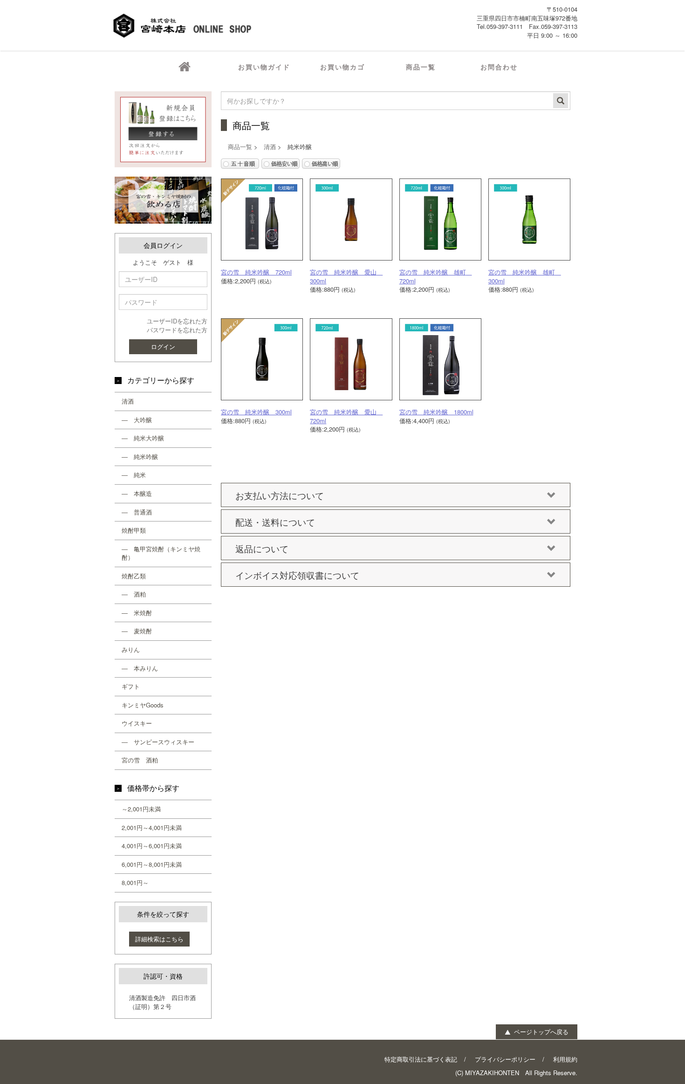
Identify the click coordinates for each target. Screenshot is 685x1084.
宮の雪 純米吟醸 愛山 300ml (346, 276)
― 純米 (134, 474)
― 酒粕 (134, 594)
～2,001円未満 (141, 808)
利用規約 (565, 1059)
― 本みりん (140, 668)
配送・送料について (275, 521)
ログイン (163, 346)
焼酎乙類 (134, 575)
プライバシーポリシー (505, 1059)
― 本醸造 (137, 493)
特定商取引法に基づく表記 (420, 1059)
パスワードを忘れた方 (177, 329)
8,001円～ (135, 882)
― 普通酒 (137, 512)
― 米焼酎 (137, 612)
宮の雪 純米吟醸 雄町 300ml (524, 276)
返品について (261, 548)
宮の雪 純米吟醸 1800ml (436, 411)
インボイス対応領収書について (297, 575)
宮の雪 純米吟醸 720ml (256, 272)
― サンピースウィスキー (158, 741)
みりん (131, 649)
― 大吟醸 (137, 419)
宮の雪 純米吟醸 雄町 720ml (435, 276)
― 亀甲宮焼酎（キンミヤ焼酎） (161, 553)
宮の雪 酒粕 (140, 759)
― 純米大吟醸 (143, 437)
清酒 (128, 401)
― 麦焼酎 (137, 630)
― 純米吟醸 (140, 456)
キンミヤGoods (143, 704)
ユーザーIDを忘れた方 (177, 320)
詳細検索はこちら (159, 938)
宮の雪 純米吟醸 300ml (256, 411)
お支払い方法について (279, 495)
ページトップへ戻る (540, 1031)
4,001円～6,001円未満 (152, 845)
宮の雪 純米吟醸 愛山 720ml (346, 416)
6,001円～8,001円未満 (152, 864)
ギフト (131, 686)
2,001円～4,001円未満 (152, 827)
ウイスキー (137, 723)
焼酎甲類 (134, 530)
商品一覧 (240, 146)
